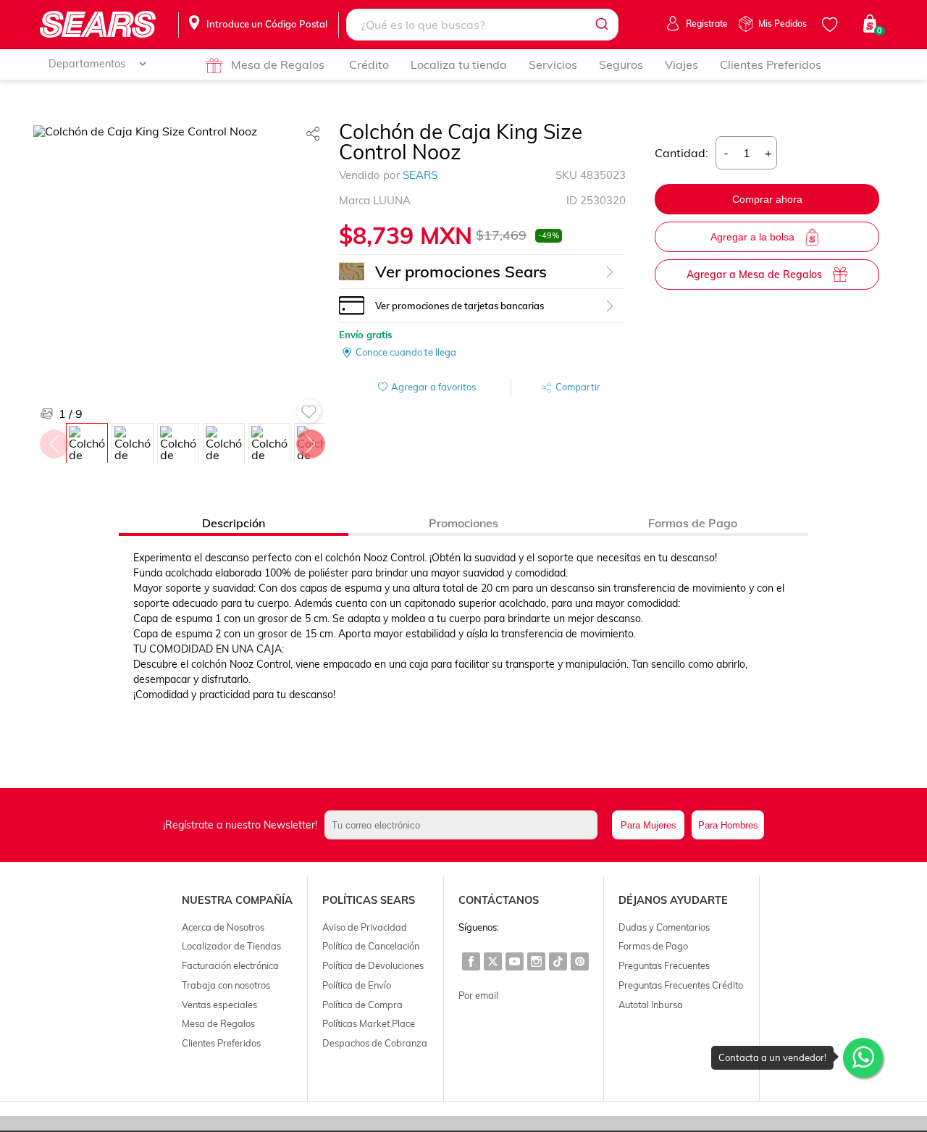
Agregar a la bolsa (752, 237)
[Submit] (601, 24)
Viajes (681, 64)
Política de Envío (356, 985)
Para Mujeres (648, 825)
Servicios (553, 64)
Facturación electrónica (230, 965)
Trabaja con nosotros (226, 985)
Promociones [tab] (463, 523)
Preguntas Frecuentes (664, 965)
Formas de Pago (653, 946)
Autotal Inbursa (650, 1004)
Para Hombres (728, 825)
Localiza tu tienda (459, 64)
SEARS (420, 175)
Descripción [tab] (233, 523)
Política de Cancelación (370, 946)
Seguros (621, 64)
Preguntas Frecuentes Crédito (680, 985)
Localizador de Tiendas (231, 946)
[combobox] (482, 25)
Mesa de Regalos (277, 64)
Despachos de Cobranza (374, 1043)
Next (309, 440)
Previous (53, 440)
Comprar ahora (767, 199)
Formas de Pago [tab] (692, 523)
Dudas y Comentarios (664, 927)
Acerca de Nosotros (223, 927)
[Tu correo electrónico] (464, 824)
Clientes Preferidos (770, 64)
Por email (478, 995)
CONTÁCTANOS (498, 900)
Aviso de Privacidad (364, 927)
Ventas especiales (219, 1004)
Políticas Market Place (368, 1023)
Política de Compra (362, 1004)
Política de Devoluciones (373, 965)
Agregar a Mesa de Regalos (754, 274)
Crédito (369, 64)
